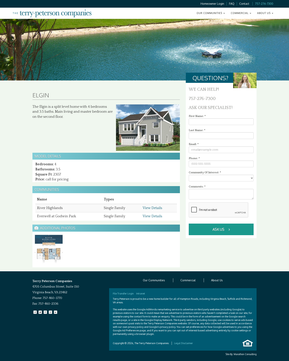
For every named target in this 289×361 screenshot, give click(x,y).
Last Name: (197, 130)
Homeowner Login (212, 3)
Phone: (194, 158)
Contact (244, 3)
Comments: (197, 186)
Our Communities (154, 280)
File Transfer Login (123, 293)
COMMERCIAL (240, 13)
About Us (217, 280)
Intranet (140, 293)
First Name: (197, 116)
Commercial (188, 280)
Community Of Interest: (205, 172)
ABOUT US (264, 13)
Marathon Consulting (245, 354)
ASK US (219, 229)
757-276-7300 (264, 3)
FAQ (231, 3)
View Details (152, 208)
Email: (194, 144)
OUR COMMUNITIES (210, 13)
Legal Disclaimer (183, 343)
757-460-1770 (52, 298)
